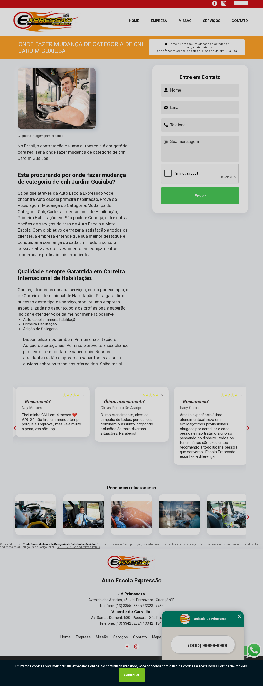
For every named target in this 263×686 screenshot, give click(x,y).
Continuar (131, 675)
